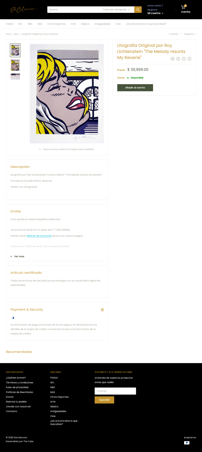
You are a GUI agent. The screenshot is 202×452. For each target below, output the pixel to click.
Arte (73, 24)
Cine (118, 24)
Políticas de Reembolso (19, 392)
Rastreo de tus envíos (39, 236)
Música (85, 24)
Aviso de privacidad (17, 387)
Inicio (8, 34)
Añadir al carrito (135, 87)
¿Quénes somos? (16, 377)
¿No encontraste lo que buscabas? (146, 24)
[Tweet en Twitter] (184, 58)
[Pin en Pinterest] (178, 58)
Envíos (9, 397)
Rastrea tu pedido (16, 401)
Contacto (11, 411)
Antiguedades (102, 24)
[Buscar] (138, 9)
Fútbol (9, 24)
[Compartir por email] (189, 58)
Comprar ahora (173, 87)
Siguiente (189, 34)
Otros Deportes (56, 24)
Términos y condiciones (19, 382)
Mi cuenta (154, 13)
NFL (20, 24)
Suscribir (104, 400)
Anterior (174, 34)
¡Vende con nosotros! (18, 406)
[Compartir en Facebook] (173, 58)
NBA (30, 24)
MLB (40, 24)
